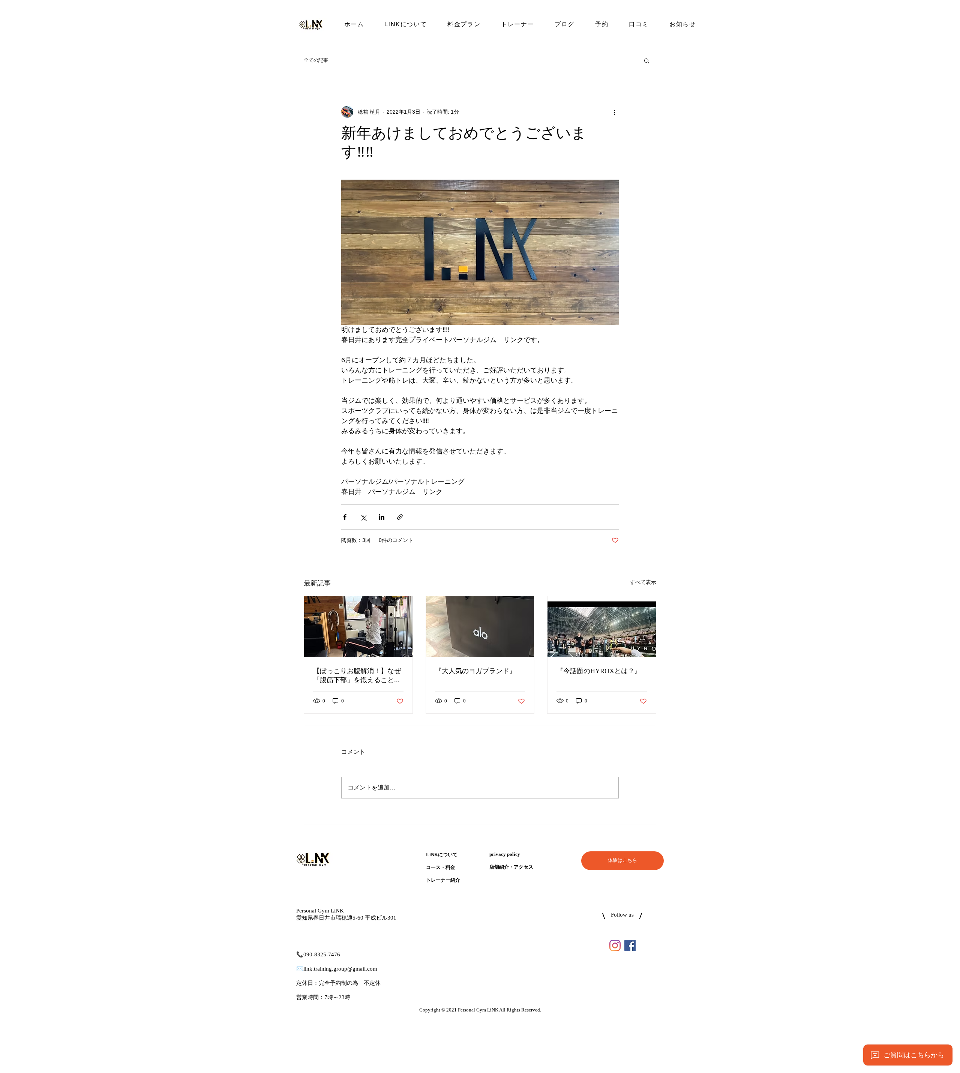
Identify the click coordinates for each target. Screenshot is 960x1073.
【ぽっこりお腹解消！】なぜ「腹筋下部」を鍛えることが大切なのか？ (357, 676)
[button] (646, 60)
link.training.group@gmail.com (340, 969)
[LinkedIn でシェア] (381, 517)
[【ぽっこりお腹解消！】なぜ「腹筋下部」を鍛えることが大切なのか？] (358, 626)
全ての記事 (316, 60)
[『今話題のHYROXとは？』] (602, 626)
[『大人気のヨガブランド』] (480, 626)
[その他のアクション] (614, 111)
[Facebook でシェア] (344, 517)
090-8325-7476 (321, 954)
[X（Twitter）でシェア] (363, 517)
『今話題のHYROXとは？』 (598, 671)
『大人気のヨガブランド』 (475, 671)
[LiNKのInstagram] (615, 945)
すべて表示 (643, 582)
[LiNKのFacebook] (630, 945)
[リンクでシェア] (400, 517)
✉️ (299, 969)
